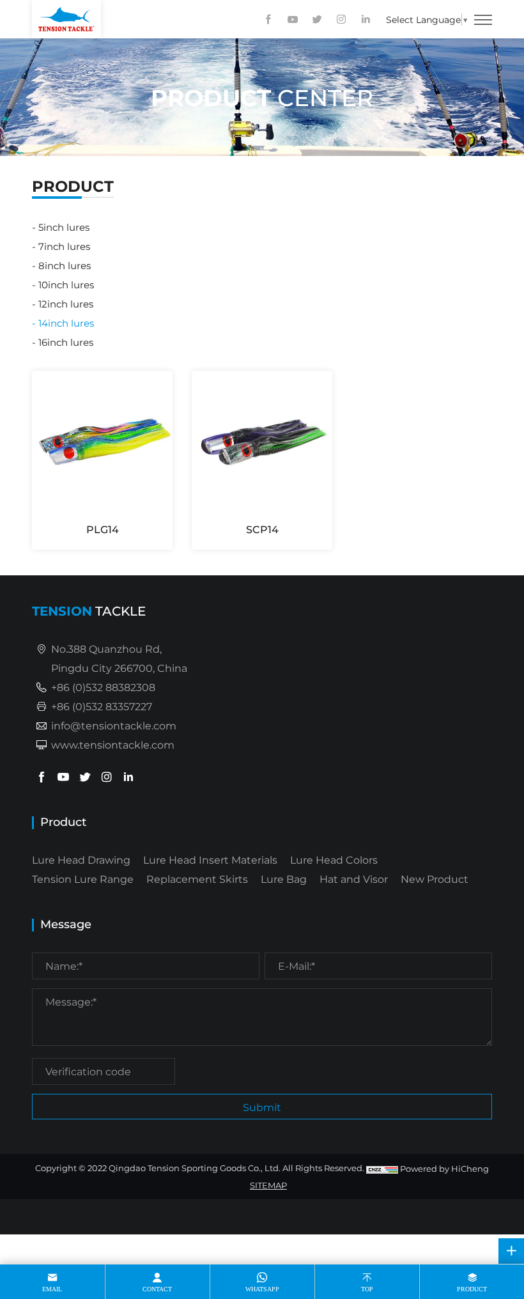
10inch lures (66, 284)
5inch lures (63, 227)
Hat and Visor (354, 878)
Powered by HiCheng (444, 1168)
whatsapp (262, 1289)
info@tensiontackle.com (113, 725)
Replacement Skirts (197, 878)
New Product (434, 878)
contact (157, 1289)
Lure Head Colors (334, 859)
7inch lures (64, 246)
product (472, 1289)
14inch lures (66, 322)
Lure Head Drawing (81, 859)
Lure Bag (284, 878)
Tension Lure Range (83, 878)
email (52, 1289)
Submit (262, 1107)
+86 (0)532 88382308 (103, 687)
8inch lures (64, 265)
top (367, 1289)
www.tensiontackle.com (112, 744)
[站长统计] (382, 1168)
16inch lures (65, 342)
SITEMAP (268, 1184)
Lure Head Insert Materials (210, 859)
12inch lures (65, 303)
